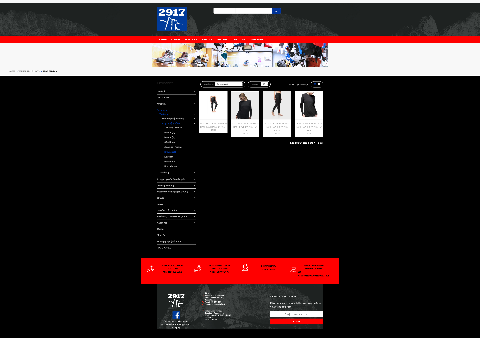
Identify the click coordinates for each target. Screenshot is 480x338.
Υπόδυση (164, 172)
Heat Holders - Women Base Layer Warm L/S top (245, 127)
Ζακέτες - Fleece (173, 127)
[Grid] (315, 84)
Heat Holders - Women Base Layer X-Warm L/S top (309, 127)
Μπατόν (161, 235)
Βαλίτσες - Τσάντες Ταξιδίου (172, 216)
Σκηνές (160, 198)
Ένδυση (163, 114)
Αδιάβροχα (170, 142)
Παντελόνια (170, 166)
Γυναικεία (162, 110)
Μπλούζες (169, 132)
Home (12, 71)
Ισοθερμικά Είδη (165, 185)
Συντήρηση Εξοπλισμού (169, 241)
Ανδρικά (161, 103)
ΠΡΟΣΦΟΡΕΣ (164, 97)
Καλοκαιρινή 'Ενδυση (173, 118)
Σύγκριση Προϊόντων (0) (298, 84)
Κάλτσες (168, 156)
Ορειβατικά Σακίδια (167, 210)
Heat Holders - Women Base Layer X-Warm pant (277, 127)
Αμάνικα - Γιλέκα (173, 147)
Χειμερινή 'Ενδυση (29, 71)
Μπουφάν (169, 161)
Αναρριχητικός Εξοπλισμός (171, 179)
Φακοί (160, 229)
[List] (318, 84)
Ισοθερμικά (50, 71)
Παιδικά (161, 91)
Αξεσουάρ (162, 222)
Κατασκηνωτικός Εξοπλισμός (172, 191)
